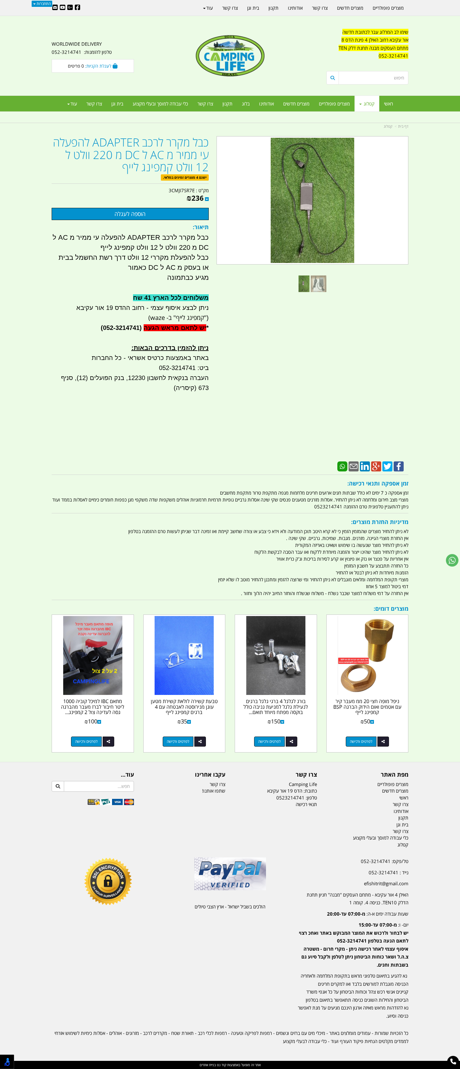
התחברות (43, 3)
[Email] (354, 466)
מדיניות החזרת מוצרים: (379, 522)
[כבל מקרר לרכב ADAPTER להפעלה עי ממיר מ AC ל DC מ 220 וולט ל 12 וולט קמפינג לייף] (304, 283)
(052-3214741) (120, 327)
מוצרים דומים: (391, 608)
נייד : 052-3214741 (388, 872)
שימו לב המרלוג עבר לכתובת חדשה (375, 32)
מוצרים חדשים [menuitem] (296, 103)
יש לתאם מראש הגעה (175, 327)
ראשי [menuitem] (388, 103)
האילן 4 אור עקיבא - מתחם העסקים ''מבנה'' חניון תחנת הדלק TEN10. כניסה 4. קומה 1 (357, 899)
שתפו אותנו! (213, 791)
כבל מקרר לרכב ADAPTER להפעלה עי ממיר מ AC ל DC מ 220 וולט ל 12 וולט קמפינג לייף (131, 154)
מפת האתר (394, 775)
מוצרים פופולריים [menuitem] (334, 103)
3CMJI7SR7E (182, 190)
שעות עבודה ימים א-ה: (367, 914)
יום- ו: (353, 945)
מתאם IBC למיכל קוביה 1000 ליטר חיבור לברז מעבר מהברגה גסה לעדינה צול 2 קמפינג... (92, 707)
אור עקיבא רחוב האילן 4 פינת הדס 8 (374, 40)
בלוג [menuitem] (246, 103)
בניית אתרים (208, 1064)
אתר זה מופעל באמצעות (230, 1064)
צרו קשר (306, 775)
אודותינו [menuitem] (266, 103)
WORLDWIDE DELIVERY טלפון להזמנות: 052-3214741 (82, 48)
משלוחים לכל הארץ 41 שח (171, 297)
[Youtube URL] (62, 8)
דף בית (403, 126)
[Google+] (376, 466)
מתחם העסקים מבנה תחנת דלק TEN (373, 48)
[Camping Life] (230, 56)
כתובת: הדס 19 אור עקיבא (292, 791)
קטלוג (388, 126)
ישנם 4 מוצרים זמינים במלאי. (185, 177)
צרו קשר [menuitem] (205, 103)
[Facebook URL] (77, 8)
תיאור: (201, 227)
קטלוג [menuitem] (368, 103)
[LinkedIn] (365, 466)
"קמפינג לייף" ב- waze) (177, 317)
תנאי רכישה (306, 804)
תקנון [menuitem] (227, 103)
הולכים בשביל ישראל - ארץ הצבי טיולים (230, 906)
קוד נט (221, 1064)
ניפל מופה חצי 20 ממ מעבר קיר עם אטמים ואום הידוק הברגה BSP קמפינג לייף (367, 707)
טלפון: (311, 797)
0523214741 (290, 797)
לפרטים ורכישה (361, 741)
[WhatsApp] (342, 466)
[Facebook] (399, 466)
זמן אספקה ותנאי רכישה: (377, 483)
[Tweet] (387, 466)
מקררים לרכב (155, 1033)
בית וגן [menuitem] (117, 103)
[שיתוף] (383, 742)
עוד (73, 103)
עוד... (127, 775)
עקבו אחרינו (210, 775)
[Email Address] (55, 8)
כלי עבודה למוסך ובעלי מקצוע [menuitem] (160, 103)
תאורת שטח (182, 1033)
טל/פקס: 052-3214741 (384, 861)
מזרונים (132, 1033)
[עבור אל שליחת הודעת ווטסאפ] (452, 560)
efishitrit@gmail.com (386, 883)
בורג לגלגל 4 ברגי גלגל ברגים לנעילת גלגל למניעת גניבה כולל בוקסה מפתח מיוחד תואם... (275, 707)
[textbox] (367, 48)
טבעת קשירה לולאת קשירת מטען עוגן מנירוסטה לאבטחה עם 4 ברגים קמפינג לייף (184, 707)
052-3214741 (393, 56)
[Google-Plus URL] (70, 8)
